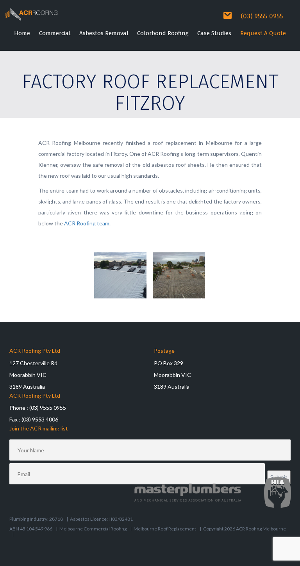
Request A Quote (263, 33)
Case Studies (214, 33)
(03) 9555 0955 (262, 16)
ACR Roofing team (86, 223)
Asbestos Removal (104, 33)
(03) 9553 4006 (39, 419)
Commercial (55, 33)
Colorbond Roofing (163, 33)
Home (22, 33)
